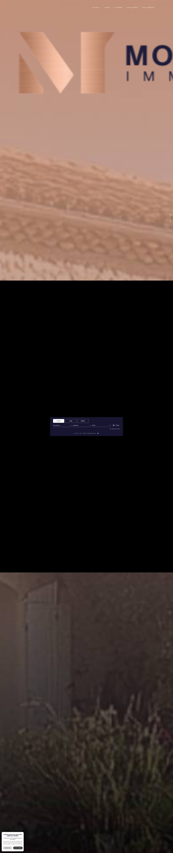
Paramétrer (7, 848)
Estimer (83, 421)
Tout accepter (17, 848)
